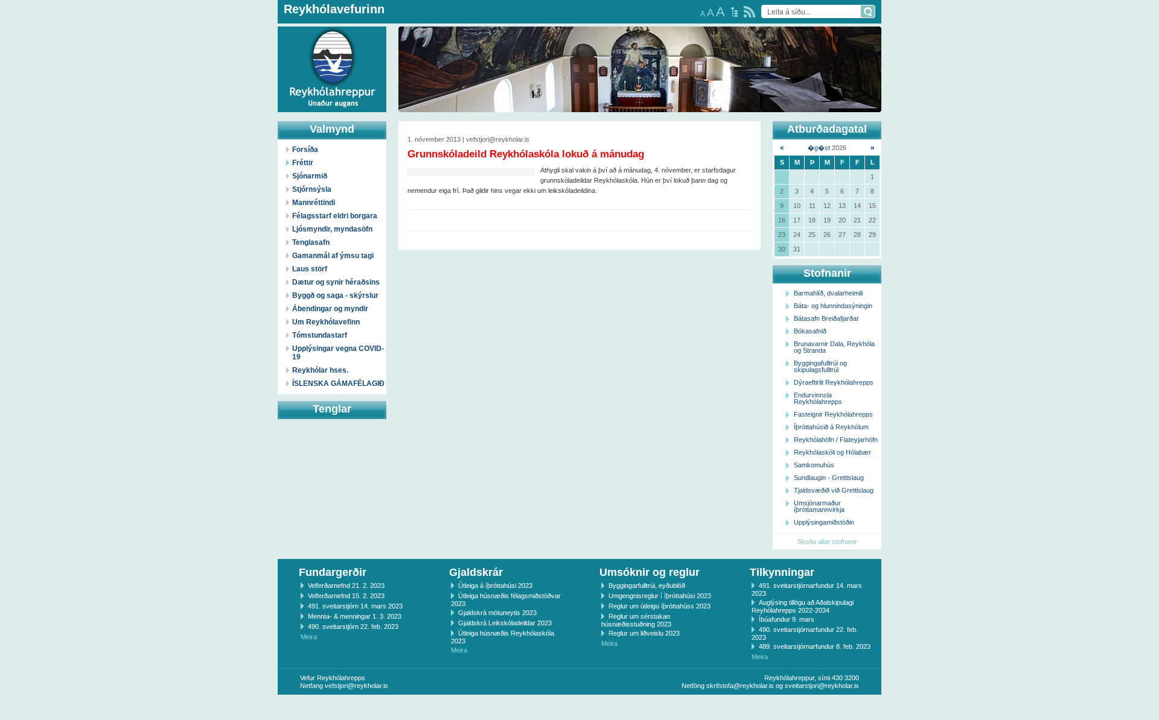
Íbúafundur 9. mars (786, 619)
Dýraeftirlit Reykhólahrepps (833, 382)
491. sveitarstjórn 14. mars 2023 (355, 606)
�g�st (819, 147)
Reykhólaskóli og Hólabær (832, 452)
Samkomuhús (814, 465)
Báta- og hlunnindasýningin (833, 305)
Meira (309, 636)
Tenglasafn (311, 242)
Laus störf (309, 269)
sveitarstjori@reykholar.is (822, 685)
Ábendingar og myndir (330, 309)
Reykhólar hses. (320, 370)
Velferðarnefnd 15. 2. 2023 (346, 595)
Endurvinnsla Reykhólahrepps (818, 398)
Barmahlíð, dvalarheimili (828, 293)
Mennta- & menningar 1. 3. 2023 (354, 616)
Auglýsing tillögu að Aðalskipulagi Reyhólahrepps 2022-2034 (803, 606)
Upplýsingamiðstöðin (824, 522)
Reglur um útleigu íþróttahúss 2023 (659, 606)
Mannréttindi (313, 202)
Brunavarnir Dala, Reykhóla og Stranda (834, 347)
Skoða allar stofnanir (827, 541)
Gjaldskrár (476, 572)
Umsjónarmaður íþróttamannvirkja (819, 506)
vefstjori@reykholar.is (356, 685)
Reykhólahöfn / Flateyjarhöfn (836, 439)
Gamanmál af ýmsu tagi (333, 255)
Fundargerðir (332, 572)
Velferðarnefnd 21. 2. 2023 (346, 585)
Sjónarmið (309, 176)
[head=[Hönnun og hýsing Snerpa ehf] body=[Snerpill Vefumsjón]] (579, 707)
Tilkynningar (782, 572)
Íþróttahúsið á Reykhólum (831, 427)
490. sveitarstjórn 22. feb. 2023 (353, 626)
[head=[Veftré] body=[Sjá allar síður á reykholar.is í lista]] (734, 12)
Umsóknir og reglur (649, 572)
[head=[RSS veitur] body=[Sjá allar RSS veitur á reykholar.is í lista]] (749, 11)
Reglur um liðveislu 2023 (644, 633)
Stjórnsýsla (311, 189)
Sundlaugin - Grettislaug (829, 477)
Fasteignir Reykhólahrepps (833, 414)
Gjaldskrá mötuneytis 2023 (497, 612)
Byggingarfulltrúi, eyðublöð (646, 585)
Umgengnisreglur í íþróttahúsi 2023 (659, 595)
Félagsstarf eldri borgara (334, 216)
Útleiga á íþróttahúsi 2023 (495, 585)
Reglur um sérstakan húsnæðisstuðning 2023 (636, 620)
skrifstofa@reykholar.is (740, 685)
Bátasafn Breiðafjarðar (826, 318)
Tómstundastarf (319, 335)
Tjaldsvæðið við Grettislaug (833, 490)
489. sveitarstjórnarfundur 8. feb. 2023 (814, 646)
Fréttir (302, 163)
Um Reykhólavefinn (326, 322)
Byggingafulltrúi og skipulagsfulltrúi (820, 366)
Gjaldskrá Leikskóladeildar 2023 (505, 623)
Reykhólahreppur (53, 59)
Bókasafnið (810, 331)
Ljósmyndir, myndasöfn (332, 229)
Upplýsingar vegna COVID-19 (338, 352)
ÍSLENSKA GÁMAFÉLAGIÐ (338, 383)
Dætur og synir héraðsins (336, 282)
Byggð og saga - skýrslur (335, 295)
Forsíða (305, 149)
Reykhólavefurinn (334, 9)
